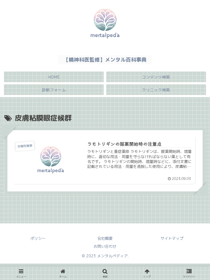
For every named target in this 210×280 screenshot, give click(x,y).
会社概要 (105, 238)
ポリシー (38, 238)
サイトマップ (172, 238)
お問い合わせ (105, 246)
